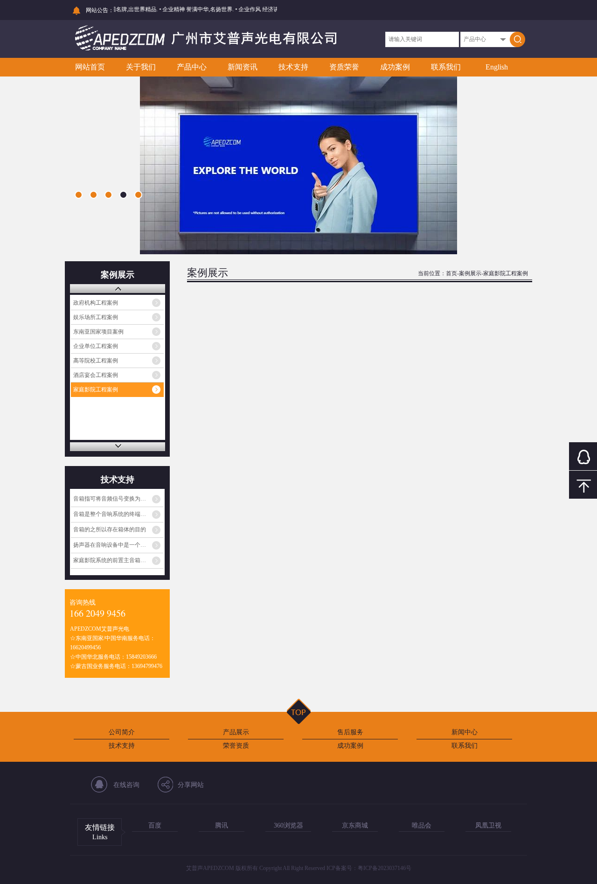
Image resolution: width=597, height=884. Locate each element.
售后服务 (350, 732)
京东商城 (355, 825)
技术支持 (293, 67)
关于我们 (141, 67)
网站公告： (100, 10)
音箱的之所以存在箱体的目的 (109, 529)
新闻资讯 (242, 67)
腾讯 (221, 825)
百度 (154, 825)
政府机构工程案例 (95, 302)
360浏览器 (288, 825)
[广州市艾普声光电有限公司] (206, 49)
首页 (451, 273)
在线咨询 (126, 784)
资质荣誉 (344, 67)
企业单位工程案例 (95, 346)
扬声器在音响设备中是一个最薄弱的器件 (118, 545)
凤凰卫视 (488, 825)
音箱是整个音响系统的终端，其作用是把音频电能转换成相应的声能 (118, 514)
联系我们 (446, 67)
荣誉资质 (236, 745)
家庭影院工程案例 (95, 389)
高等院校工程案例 (95, 360)
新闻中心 (464, 732)
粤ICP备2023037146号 (384, 868)
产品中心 (192, 67)
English (497, 67)
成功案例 (395, 67)
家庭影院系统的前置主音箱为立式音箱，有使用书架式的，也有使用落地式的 (118, 560)
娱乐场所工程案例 (95, 317)
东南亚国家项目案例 (98, 331)
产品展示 (236, 732)
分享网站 (191, 784)
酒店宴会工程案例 (95, 375)
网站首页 (90, 67)
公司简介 (122, 732)
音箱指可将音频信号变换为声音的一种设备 (118, 498)
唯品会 (421, 825)
